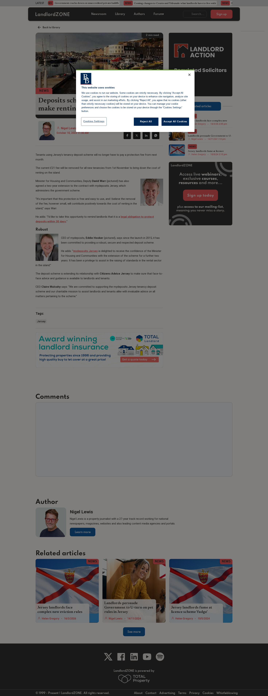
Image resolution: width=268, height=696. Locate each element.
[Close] (189, 75)
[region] (135, 101)
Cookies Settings (93, 121)
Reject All (146, 121)
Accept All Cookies (175, 121)
